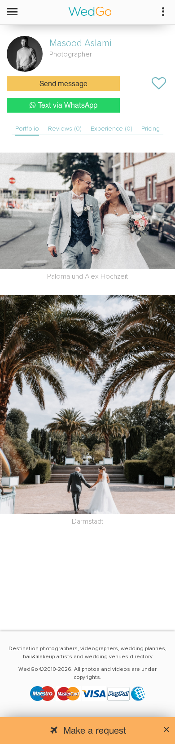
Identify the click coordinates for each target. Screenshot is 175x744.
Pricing (150, 128)
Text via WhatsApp (67, 106)
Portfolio (27, 128)
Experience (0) (111, 128)
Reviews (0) (65, 128)
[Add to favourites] (159, 83)
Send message (63, 84)
